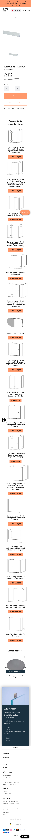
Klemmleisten (10, 16)
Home (3, 16)
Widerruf (15, 747)
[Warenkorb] (28, 10)
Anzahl (6, 84)
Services (5, 767)
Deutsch (17, 824)
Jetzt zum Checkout (15, 103)
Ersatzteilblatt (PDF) (15, 157)
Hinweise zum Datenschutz (11, 803)
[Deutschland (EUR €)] (14, 10)
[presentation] (6, 667)
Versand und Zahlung (9, 810)
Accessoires (6, 761)
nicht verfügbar (15, 400)
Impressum (6, 812)
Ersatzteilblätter (7, 794)
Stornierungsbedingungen (10, 801)
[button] (23, 10)
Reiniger (5, 764)
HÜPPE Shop (17, 819)
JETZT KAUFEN (16, 5)
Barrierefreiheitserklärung (10, 808)
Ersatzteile (6, 757)
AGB (4, 805)
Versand (17, 78)
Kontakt (5, 791)
